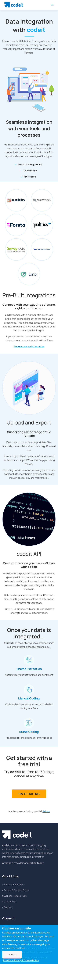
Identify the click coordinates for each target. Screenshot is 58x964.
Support (8, 907)
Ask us (46, 811)
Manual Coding (29, 698)
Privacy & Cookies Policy (16, 890)
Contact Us (10, 901)
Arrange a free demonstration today (23, 863)
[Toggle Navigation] (52, 5)
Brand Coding (29, 732)
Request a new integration (29, 346)
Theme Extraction (29, 669)
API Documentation (14, 884)
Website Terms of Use (15, 895)
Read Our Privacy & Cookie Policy (21, 960)
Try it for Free (29, 794)
